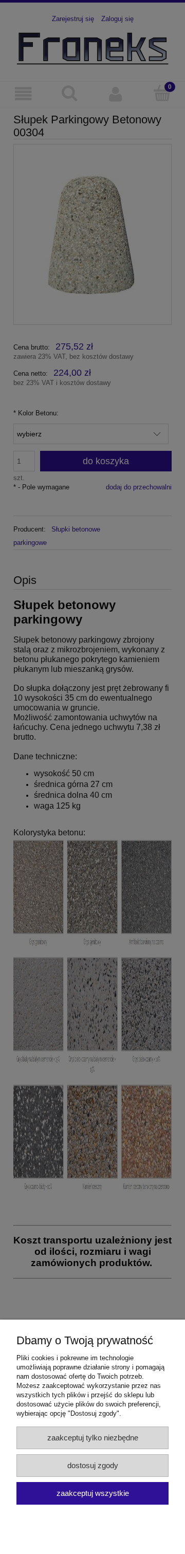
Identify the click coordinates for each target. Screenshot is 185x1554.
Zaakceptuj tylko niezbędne (92, 1437)
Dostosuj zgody (92, 1465)
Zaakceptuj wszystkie (93, 1493)
